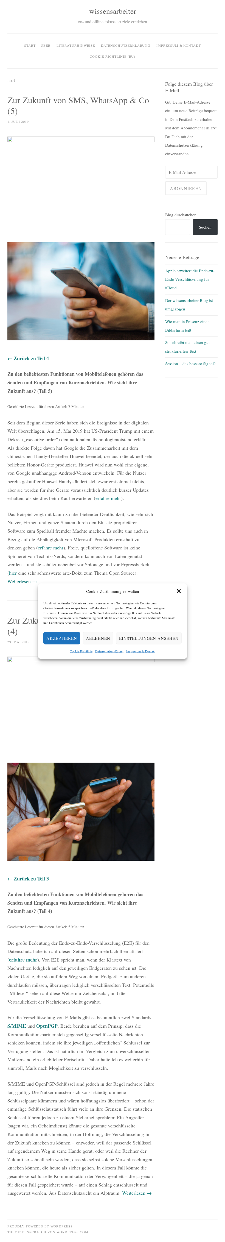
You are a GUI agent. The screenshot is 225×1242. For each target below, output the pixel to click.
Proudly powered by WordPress (40, 1226)
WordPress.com (72, 1232)
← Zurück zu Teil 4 (28, 358)
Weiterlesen (22, 581)
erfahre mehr (108, 498)
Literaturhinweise (76, 45)
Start (30, 45)
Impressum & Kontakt (140, 651)
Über (45, 45)
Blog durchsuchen (180, 214)
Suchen (205, 227)
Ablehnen (98, 638)
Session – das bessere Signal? (190, 363)
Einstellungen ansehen (149, 638)
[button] (179, 591)
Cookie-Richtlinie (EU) (112, 56)
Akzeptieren (61, 638)
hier (13, 572)
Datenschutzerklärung (109, 651)
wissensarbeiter (112, 11)
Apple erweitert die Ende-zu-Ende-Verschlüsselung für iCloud (190, 279)
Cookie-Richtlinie (81, 651)
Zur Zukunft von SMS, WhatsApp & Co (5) (78, 105)
